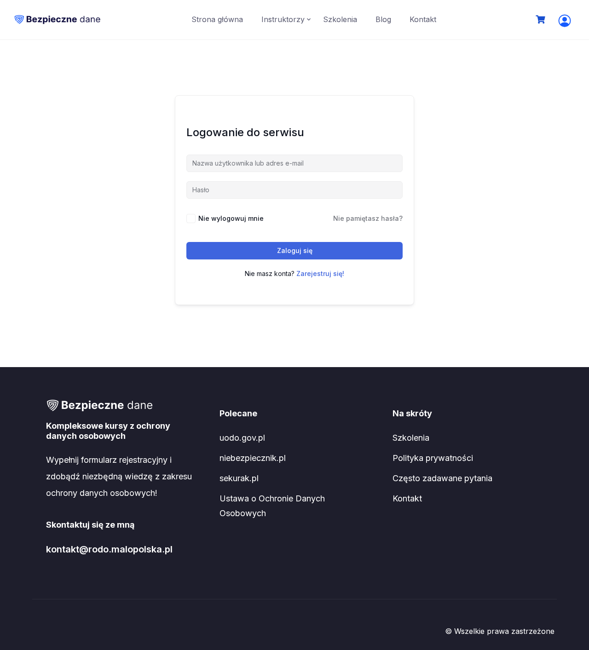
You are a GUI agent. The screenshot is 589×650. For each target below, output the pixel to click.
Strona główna (217, 19)
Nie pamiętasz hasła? (368, 218)
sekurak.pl (239, 478)
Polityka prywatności (433, 458)
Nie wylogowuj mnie (231, 218)
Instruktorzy (283, 19)
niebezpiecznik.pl (252, 458)
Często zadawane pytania (442, 478)
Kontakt (423, 19)
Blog (383, 19)
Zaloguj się (294, 250)
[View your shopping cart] (542, 19)
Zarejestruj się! (320, 273)
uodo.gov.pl (242, 438)
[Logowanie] (564, 20)
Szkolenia (340, 19)
